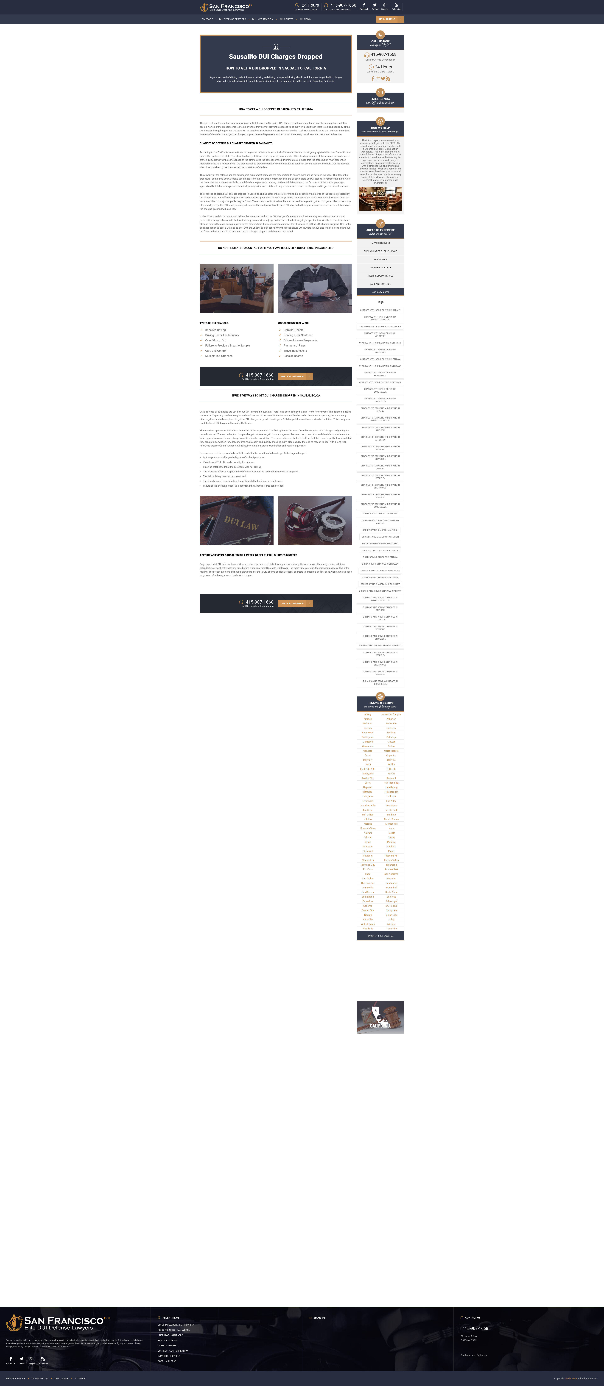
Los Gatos (391, 805)
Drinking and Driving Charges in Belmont (380, 627)
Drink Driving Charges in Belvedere (380, 550)
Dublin (391, 764)
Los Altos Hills (368, 805)
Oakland (368, 837)
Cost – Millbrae (167, 1361)
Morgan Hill (391, 823)
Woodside (368, 928)
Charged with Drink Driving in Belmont (380, 343)
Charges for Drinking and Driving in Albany (380, 409)
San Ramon (368, 892)
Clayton (391, 741)
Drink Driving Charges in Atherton (380, 537)
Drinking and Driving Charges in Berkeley (380, 653)
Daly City (367, 760)
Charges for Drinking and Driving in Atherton (380, 438)
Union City (391, 915)
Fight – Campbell (168, 1345)
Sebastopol (391, 901)
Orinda (367, 842)
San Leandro (367, 883)
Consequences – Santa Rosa (174, 1330)
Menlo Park (391, 810)
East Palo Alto (367, 769)
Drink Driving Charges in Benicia (380, 557)
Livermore (368, 801)
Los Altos (391, 801)
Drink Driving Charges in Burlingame (380, 584)
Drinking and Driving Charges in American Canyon (380, 599)
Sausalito (391, 878)
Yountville (391, 928)
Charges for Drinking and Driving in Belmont (380, 448)
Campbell (368, 741)
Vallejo (391, 919)
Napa (391, 828)
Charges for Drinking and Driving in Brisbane (380, 496)
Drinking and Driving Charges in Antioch (380, 608)
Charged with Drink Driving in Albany (380, 310)
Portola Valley (391, 860)
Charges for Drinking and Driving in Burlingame (380, 505)
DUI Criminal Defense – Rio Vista (176, 1325)
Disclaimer (62, 1378)
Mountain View (368, 828)
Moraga (368, 823)
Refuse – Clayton (168, 1340)
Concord (367, 750)
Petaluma (391, 846)
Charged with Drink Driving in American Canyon (380, 318)
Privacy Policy (15, 1378)
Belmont (367, 723)
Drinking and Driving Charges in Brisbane (380, 673)
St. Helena (391, 905)
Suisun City (368, 910)
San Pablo (368, 887)
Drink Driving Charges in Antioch (380, 530)
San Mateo (391, 883)
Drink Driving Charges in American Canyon (380, 521)
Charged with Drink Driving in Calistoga (380, 400)
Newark (368, 833)
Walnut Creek (368, 924)
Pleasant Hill (391, 855)
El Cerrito (391, 769)
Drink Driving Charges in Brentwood (380, 570)
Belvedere (391, 723)
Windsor (391, 924)
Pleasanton (368, 860)
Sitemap (80, 1378)
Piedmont (368, 851)
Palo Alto (368, 846)
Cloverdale (367, 746)
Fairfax (391, 773)
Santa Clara (391, 892)
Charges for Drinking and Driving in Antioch (380, 428)
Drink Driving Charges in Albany (380, 514)
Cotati (368, 755)
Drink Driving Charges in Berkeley (380, 564)
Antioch (368, 719)
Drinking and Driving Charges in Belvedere (380, 637)
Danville (391, 760)
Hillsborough (391, 791)
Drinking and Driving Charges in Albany (380, 591)
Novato (391, 833)
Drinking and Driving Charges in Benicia (380, 645)
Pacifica (391, 842)
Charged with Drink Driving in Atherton (380, 334)
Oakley (391, 837)
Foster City (368, 778)
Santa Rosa (368, 896)
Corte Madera (391, 750)
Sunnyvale (391, 910)
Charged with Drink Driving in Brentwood (380, 374)
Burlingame (368, 737)
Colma (391, 746)
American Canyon (391, 714)
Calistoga (391, 737)
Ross (367, 874)
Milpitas (368, 819)
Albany (367, 714)
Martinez (367, 810)
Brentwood (367, 732)
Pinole (391, 851)
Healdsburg (391, 787)
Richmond (391, 864)
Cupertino (391, 755)
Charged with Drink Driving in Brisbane (380, 382)
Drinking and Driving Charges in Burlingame (380, 682)
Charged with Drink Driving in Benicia (380, 359)
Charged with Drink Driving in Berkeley (380, 366)
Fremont (391, 778)
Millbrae (391, 814)
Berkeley (391, 728)
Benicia (368, 728)
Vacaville (368, 919)
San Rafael (391, 887)
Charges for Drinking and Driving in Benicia (380, 467)
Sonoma (367, 905)
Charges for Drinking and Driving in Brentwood (380, 486)
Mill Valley (367, 814)
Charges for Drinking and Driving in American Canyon (380, 419)
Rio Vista (368, 869)
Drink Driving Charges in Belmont (380, 543)
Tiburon (368, 915)
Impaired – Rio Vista (169, 1356)
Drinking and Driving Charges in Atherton (380, 618)
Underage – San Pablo (170, 1335)
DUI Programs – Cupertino (173, 1351)
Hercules (367, 791)
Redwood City (368, 864)
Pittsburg (367, 855)
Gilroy (368, 782)
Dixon (368, 764)
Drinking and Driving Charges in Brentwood (380, 663)
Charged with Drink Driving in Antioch (380, 326)
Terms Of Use (40, 1378)
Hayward (367, 787)
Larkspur (391, 796)
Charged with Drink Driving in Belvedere (380, 351)
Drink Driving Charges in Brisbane (380, 577)
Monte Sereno (391, 819)
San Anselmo (391, 874)
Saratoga (391, 896)
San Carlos (368, 878)
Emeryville (367, 773)
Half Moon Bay (391, 782)
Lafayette (368, 796)
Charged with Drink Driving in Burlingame (380, 390)
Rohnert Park (391, 869)
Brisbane (391, 732)
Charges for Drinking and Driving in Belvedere (380, 457)
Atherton (391, 719)
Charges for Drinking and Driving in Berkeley (380, 476)
